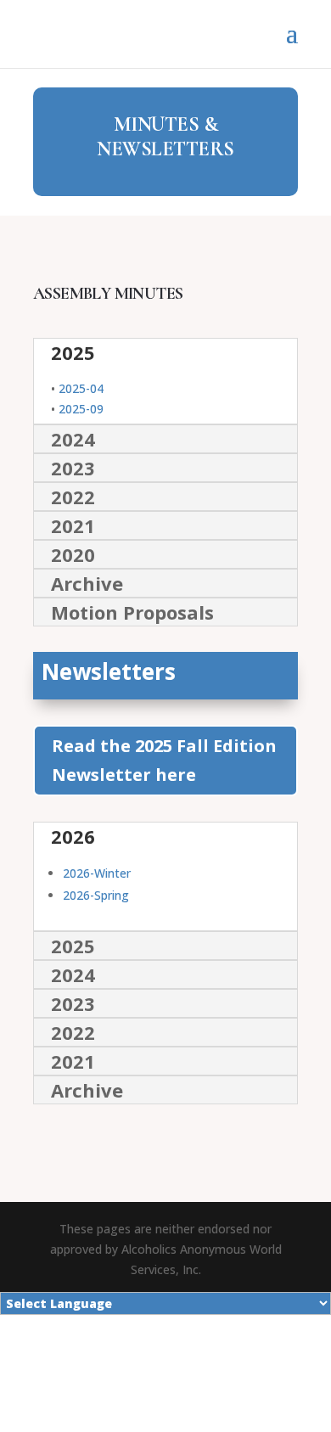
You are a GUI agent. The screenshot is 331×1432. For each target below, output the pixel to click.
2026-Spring (96, 895)
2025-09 (81, 409)
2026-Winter (97, 873)
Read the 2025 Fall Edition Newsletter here (164, 760)
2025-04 (81, 388)
